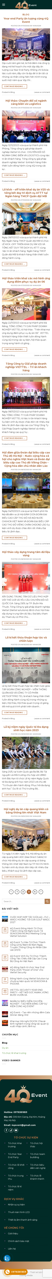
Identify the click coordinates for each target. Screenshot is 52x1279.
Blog (13, 92)
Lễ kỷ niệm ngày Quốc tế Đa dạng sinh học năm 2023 (26, 728)
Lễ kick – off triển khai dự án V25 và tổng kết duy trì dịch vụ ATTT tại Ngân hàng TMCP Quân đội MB (26, 193)
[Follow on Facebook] (6, 1130)
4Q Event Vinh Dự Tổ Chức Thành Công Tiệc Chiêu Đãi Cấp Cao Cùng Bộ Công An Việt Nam (28, 958)
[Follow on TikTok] (11, 1130)
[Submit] (47, 901)
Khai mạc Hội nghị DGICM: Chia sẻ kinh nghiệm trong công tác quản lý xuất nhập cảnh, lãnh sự (29, 1024)
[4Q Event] (26, 4)
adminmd (37, 734)
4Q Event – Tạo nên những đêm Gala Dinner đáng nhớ (30, 1013)
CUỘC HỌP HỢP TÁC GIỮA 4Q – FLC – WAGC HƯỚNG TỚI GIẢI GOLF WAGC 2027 (30, 919)
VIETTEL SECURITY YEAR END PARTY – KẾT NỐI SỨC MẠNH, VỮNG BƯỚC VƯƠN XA (29, 992)
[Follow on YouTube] (16, 1130)
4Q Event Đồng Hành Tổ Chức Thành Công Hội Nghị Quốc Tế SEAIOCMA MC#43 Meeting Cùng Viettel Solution (28, 932)
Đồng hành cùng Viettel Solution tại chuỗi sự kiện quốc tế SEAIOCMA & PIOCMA (29, 981)
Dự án (5, 1048)
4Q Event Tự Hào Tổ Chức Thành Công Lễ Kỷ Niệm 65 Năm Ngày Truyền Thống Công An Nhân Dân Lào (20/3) (28, 946)
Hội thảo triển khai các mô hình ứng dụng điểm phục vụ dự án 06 (26, 280)
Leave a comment (42, 92)
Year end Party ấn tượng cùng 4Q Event (26, 20)
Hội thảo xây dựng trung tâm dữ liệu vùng (26, 553)
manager (37, 26)
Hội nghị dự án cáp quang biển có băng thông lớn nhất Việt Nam (26, 811)
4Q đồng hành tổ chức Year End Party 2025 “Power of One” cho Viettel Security (27, 970)
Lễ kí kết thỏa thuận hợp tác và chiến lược (26, 639)
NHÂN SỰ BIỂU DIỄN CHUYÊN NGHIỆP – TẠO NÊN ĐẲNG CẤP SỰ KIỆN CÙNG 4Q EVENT (28, 1004)
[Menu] (3, 4)
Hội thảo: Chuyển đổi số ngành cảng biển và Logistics (26, 102)
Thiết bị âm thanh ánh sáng (22, 1220)
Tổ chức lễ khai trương (14, 1053)
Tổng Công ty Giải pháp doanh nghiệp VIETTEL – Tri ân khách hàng (26, 367)
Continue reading (14, 86)
